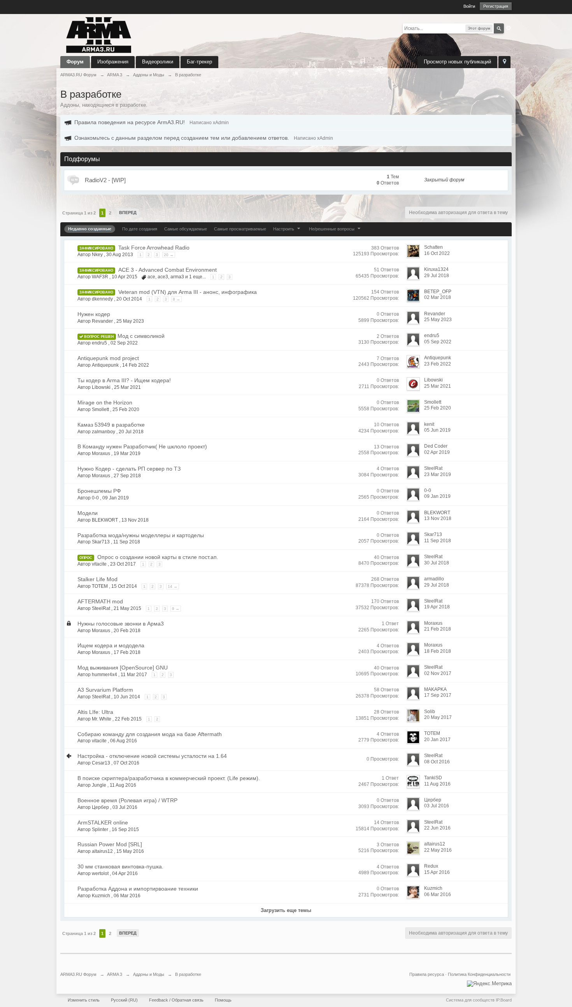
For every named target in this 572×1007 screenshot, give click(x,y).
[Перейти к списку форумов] (99, 34)
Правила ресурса (426, 974)
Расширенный (508, 28)
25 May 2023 (438, 319)
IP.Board (504, 1000)
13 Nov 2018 (437, 518)
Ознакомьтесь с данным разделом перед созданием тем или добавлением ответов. (181, 138)
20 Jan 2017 (437, 739)
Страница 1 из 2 (79, 213)
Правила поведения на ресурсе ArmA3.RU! (129, 122)
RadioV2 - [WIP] (105, 180)
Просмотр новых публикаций (457, 62)
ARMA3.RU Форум (78, 974)
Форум (75, 62)
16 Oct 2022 (437, 253)
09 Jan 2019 (437, 496)
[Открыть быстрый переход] (504, 62)
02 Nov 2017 (437, 673)
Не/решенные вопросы (332, 229)
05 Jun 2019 (437, 430)
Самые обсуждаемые (185, 229)
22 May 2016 (438, 850)
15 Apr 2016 (437, 872)
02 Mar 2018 (437, 297)
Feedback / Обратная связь (176, 1000)
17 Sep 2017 (437, 695)
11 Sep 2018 (437, 540)
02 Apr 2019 (437, 452)
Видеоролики (157, 62)
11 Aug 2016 (437, 784)
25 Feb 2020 (437, 408)
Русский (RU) (124, 1000)
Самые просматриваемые (240, 229)
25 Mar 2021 (437, 386)
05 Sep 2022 (437, 341)
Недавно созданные (89, 229)
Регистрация (495, 6)
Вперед (128, 212)
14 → (172, 586)
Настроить (284, 229)
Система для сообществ (470, 1000)
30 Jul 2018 (436, 563)
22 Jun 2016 (437, 828)
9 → (175, 608)
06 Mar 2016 (437, 894)
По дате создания (139, 229)
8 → (176, 299)
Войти (469, 6)
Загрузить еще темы (286, 910)
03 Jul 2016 (436, 805)
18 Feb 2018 (437, 651)
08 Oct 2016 (437, 761)
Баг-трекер (199, 62)
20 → (169, 255)
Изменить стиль (84, 1000)
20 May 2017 (438, 717)
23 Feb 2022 (437, 364)
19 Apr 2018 (437, 607)
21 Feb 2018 (437, 629)
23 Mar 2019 (437, 474)
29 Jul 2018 (436, 275)
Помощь (223, 1000)
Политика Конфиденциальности (479, 974)
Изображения (112, 62)
